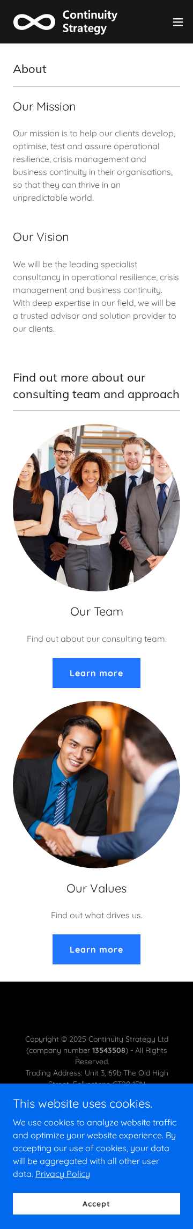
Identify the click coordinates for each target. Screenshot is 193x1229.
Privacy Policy (62, 1173)
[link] (69, 21)
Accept (96, 1203)
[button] (178, 22)
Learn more (96, 673)
